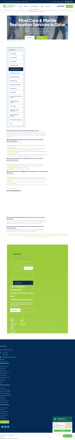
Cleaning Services (34, 6)
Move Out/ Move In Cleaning (16, 119)
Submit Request (18, 282)
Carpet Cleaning (13, 57)
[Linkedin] (72, 1)
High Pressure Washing (14, 76)
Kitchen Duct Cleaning (4, 402)
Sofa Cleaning (13, 106)
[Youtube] (70, 1)
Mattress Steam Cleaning (15, 84)
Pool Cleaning (13, 92)
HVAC (11, 123)
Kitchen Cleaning (13, 80)
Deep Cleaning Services (4, 366)
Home (20, 6)
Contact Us (47, 6)
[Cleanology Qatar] (9, 6)
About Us (26, 6)
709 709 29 (60, 6)
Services (34, 11)
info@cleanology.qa (60, 1)
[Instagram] (68, 1)
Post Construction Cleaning (5, 389)
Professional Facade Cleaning (14, 102)
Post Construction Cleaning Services (16, 97)
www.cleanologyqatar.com (30, 229)
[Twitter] (67, 1)
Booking (69, 6)
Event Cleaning (13, 61)
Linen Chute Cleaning (4, 415)
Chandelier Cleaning (14, 65)
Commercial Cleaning (4, 411)
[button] (62, 431)
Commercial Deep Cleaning (5, 393)
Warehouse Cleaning (3, 407)
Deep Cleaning (13, 53)
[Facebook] (65, 1)
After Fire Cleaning (3, 418)
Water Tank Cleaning (3, 373)
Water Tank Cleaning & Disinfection (14, 110)
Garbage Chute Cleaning (15, 73)
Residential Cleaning (3, 413)
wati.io (63, 432)
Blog (42, 6)
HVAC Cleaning (2, 416)
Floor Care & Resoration (15, 69)
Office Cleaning (13, 88)
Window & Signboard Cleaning (14, 115)
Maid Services (2, 409)
